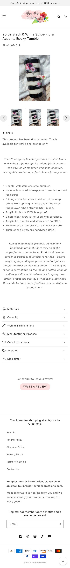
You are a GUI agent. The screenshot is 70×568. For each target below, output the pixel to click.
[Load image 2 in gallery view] (35, 117)
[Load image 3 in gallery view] (53, 117)
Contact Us (13, 469)
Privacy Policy (15, 454)
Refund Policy (14, 439)
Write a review (35, 386)
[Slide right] (66, 118)
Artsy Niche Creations (38, 562)
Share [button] (9, 132)
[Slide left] (3, 118)
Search (11, 432)
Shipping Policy (15, 447)
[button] (4, 16)
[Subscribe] (59, 524)
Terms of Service (16, 461)
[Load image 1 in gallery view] (16, 117)
